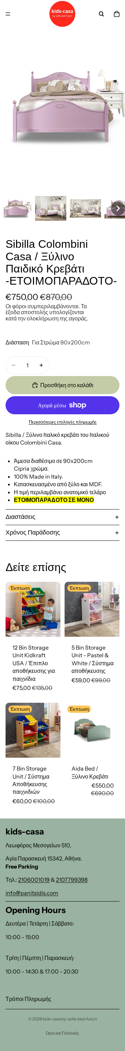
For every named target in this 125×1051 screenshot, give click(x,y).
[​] (62, 987)
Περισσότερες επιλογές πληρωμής (63, 422)
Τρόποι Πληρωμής (28, 998)
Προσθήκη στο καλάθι (66, 385)
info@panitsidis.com (32, 892)
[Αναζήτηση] (101, 14)
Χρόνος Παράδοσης (33, 532)
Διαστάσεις (20, 517)
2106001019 (34, 879)
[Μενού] (8, 14)
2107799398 (72, 879)
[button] (16, 208)
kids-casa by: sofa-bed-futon (70, 1018)
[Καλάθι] (116, 14)
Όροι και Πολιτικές (62, 1033)
